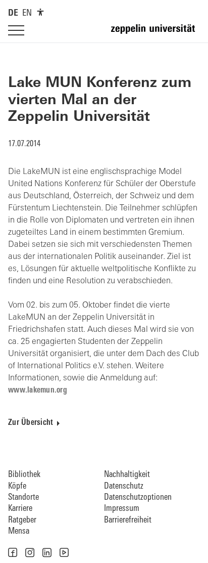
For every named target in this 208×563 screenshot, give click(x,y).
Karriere (20, 508)
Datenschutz (123, 486)
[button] (12, 552)
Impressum (121, 508)
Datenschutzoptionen (138, 497)
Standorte (23, 497)
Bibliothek (24, 474)
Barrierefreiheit (127, 520)
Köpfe (17, 486)
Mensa (18, 531)
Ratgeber (22, 520)
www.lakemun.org (37, 390)
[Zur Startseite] (155, 33)
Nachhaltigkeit (127, 474)
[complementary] (40, 12)
